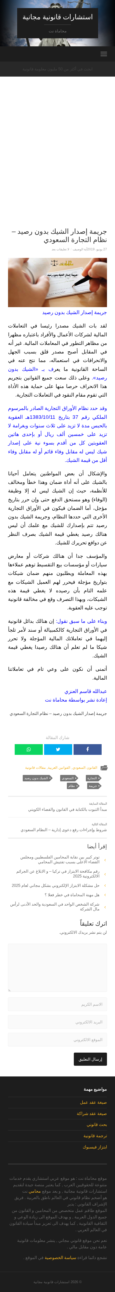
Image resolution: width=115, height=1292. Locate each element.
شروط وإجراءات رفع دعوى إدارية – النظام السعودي (64, 827)
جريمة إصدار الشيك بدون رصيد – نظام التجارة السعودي (59, 235)
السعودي (68, 778)
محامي (35, 1191)
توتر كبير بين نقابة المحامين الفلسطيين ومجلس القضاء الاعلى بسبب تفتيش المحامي (59, 859)
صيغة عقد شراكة (92, 1113)
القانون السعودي (84, 768)
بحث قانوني (97, 1124)
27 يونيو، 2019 (97, 249)
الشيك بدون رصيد (36, 778)
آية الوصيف (80, 249)
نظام (71, 786)
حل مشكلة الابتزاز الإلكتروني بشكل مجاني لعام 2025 (55, 885)
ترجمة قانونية (95, 1135)
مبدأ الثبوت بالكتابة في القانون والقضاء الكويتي (67, 807)
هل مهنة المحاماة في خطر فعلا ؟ (72, 894)
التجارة (92, 778)
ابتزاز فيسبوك (95, 1147)
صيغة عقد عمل (93, 1102)
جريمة (93, 786)
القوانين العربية (59, 768)
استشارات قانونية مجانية (57, 17)
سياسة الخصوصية (60, 1257)
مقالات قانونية (35, 768)
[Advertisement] (57, 161)
